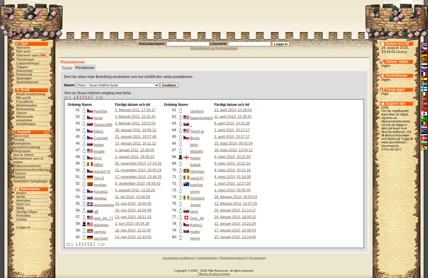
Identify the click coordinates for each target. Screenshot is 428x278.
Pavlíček (100, 111)
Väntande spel (27, 55)
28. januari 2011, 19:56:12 (135, 130)
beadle (99, 151)
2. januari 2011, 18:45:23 (134, 157)
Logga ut (23, 227)
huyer (98, 118)
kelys (194, 212)
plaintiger (101, 225)
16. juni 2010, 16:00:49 (133, 210)
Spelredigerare (27, 82)
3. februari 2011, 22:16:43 (135, 117)
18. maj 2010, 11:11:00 (133, 230)
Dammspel (24, 70)
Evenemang (25, 109)
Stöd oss (23, 204)
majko (195, 232)
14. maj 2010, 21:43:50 (133, 237)
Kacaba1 (101, 192)
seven (195, 192)
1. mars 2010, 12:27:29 (232, 183)
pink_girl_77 (104, 218)
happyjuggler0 (201, 118)
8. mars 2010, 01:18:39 (232, 177)
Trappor (22, 67)
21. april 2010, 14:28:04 (233, 110)
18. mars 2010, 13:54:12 (233, 150)
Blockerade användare (24, 118)
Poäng (67, 68)
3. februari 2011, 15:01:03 (135, 123)
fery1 (98, 158)
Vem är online (23, 154)
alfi (96, 212)
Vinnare (18, 139)
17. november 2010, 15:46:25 (138, 177)
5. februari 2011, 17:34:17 (135, 110)
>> (101, 97)
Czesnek (101, 138)
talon (194, 145)
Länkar (21, 219)
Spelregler (24, 78)
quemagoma (104, 205)
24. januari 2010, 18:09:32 (235, 217)
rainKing (197, 111)
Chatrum (19, 173)
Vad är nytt (21, 136)
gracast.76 (102, 172)
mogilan (100, 185)
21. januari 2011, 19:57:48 (135, 137)
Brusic (195, 138)
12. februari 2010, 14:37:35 (235, 204)
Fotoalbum (24, 101)
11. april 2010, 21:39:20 (233, 117)
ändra (401, 52)
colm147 (197, 178)
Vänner (21, 113)
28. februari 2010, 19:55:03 (235, 197)
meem (195, 238)
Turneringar (25, 59)
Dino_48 (197, 218)
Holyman (197, 172)
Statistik (19, 177)
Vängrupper (22, 151)
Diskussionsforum (27, 165)
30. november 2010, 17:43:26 (138, 163)
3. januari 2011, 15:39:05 (134, 150)
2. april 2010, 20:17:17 (232, 130)
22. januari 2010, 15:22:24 (235, 224)
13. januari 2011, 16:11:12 (135, 143)
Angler (195, 158)
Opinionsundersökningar (32, 169)
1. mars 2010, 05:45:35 (232, 190)
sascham (101, 238)
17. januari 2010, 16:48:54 (235, 230)
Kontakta (23, 215)
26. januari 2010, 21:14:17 (235, 210)
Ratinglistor (22, 143)
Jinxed (195, 205)
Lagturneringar (27, 63)
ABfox (98, 165)
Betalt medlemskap (31, 94)
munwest (197, 198)
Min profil (23, 97)
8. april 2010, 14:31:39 (232, 123)
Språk (20, 196)
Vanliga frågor (27, 211)
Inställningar (26, 124)
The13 (99, 178)
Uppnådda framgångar (30, 181)
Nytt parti (23, 51)
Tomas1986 (103, 125)
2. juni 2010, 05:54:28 (132, 224)
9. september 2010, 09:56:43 (137, 183)
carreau (100, 232)
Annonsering (257, 257)
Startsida (23, 47)
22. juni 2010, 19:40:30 (133, 204)
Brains (21, 193)
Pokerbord (24, 74)
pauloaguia (390, 145)
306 (42, 55)
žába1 (99, 131)
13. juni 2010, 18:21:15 (133, 217)
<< (66, 97)
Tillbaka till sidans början (214, 273)
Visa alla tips (391, 149)
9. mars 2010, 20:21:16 (232, 157)
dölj (385, 107)
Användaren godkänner (178, 257)
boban (99, 145)
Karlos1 (196, 225)
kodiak (195, 165)
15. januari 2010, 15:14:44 (235, 237)
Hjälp (20, 208)
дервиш (100, 198)
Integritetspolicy (207, 257)
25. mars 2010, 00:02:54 (233, 143)
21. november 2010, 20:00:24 (138, 170)
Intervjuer (23, 200)
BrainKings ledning (233, 257)
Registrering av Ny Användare (214, 48)
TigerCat (197, 131)
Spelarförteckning (26, 147)
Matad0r (196, 151)
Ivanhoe (196, 185)
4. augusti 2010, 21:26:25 (135, 190)
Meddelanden (26, 105)
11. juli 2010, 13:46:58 (132, 197)
